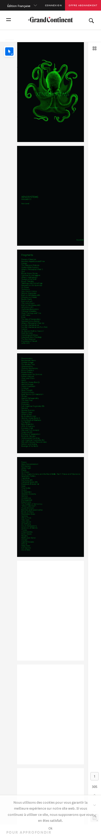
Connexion (53, 5)
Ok (50, 828)
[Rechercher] (91, 19)
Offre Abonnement (83, 5)
